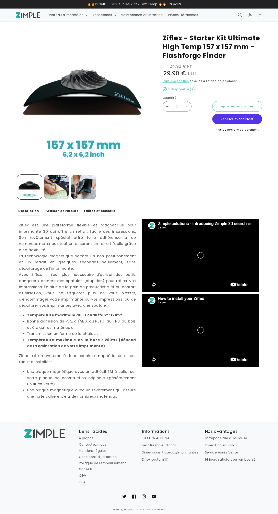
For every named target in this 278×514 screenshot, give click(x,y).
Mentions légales (93, 451)
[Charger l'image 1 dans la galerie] (29, 187)
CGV (82, 475)
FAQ (82, 482)
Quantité (169, 98)
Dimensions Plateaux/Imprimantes (170, 452)
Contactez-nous (92, 444)
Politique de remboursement (102, 463)
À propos (86, 438)
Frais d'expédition (176, 81)
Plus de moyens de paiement (237, 130)
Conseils (86, 469)
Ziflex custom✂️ (155, 459)
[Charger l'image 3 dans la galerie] (83, 187)
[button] (68, 15)
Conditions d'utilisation (98, 457)
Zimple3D (130, 509)
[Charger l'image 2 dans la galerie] (56, 187)
